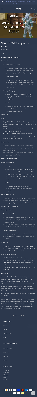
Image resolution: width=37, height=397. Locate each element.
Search (5, 325)
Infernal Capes (7, 348)
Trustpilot (6, 370)
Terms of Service (7, 333)
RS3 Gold (6, 356)
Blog (4, 337)
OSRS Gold (6, 352)
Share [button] (4, 54)
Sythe (5, 377)
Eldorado (6, 372)
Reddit (5, 379)
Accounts (6, 360)
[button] (2, 9)
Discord (5, 375)
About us (6, 329)
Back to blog (19, 315)
